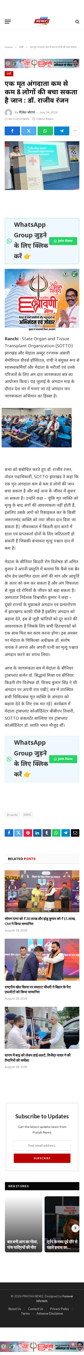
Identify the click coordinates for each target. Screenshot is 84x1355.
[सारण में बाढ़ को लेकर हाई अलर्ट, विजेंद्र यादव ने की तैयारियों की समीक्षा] (42, 1028)
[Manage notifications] (73, 1344)
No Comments (19, 119)
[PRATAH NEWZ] (42, 21)
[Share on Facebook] (12, 130)
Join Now (65, 241)
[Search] (76, 21)
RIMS (27, 815)
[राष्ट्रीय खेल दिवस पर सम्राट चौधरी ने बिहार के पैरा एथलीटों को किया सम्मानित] (42, 960)
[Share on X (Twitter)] (29, 130)
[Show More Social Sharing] (74, 130)
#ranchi (12, 815)
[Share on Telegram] (62, 130)
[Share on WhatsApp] (45, 130)
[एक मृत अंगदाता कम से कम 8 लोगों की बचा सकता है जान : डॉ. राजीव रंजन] (42, 165)
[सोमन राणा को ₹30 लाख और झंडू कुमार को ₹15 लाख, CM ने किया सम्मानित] (42, 891)
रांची (9, 74)
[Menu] (8, 21)
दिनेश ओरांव (27, 112)
